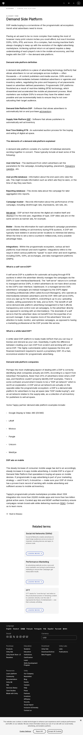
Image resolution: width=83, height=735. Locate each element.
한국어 (65, 629)
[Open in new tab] (19, 654)
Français (30, 629)
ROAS (63, 503)
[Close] (81, 720)
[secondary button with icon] (79, 3)
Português (38, 629)
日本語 (23, 629)
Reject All (39, 731)
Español (50, 629)
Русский (58, 629)
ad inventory (45, 111)
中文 (44, 629)
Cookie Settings (25, 731)
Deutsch (16, 629)
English (8, 629)
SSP (29, 119)
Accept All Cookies (55, 731)
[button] (41, 514)
